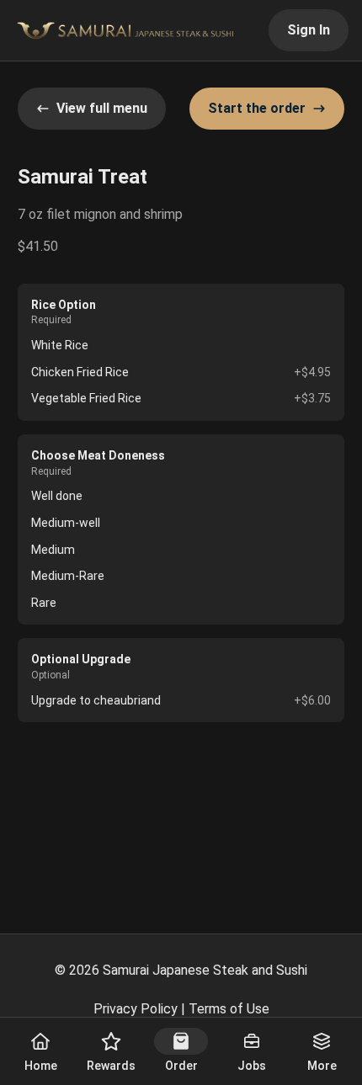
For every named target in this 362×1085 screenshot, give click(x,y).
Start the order (257, 108)
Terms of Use (229, 1009)
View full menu (101, 108)
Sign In (308, 30)
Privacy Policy (135, 1009)
